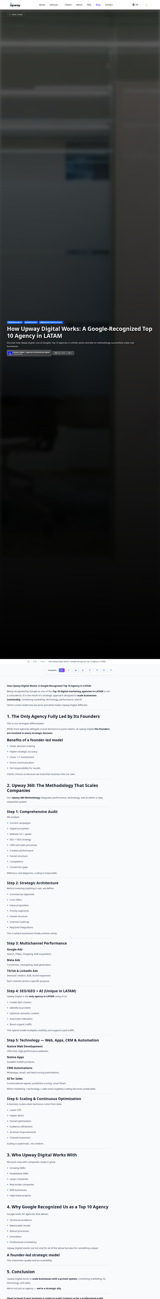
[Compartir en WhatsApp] (83, 670)
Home (42, 4)
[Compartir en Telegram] (97, 670)
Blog (98, 4)
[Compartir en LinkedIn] (76, 670)
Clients (68, 4)
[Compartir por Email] (104, 670)
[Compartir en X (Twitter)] (90, 670)
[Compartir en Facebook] (69, 670)
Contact (109, 4)
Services (54, 4)
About (79, 4)
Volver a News (17, 14)
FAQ (89, 4)
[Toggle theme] (148, 5)
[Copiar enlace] (111, 670)
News (42, 661)
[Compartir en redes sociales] (62, 670)
